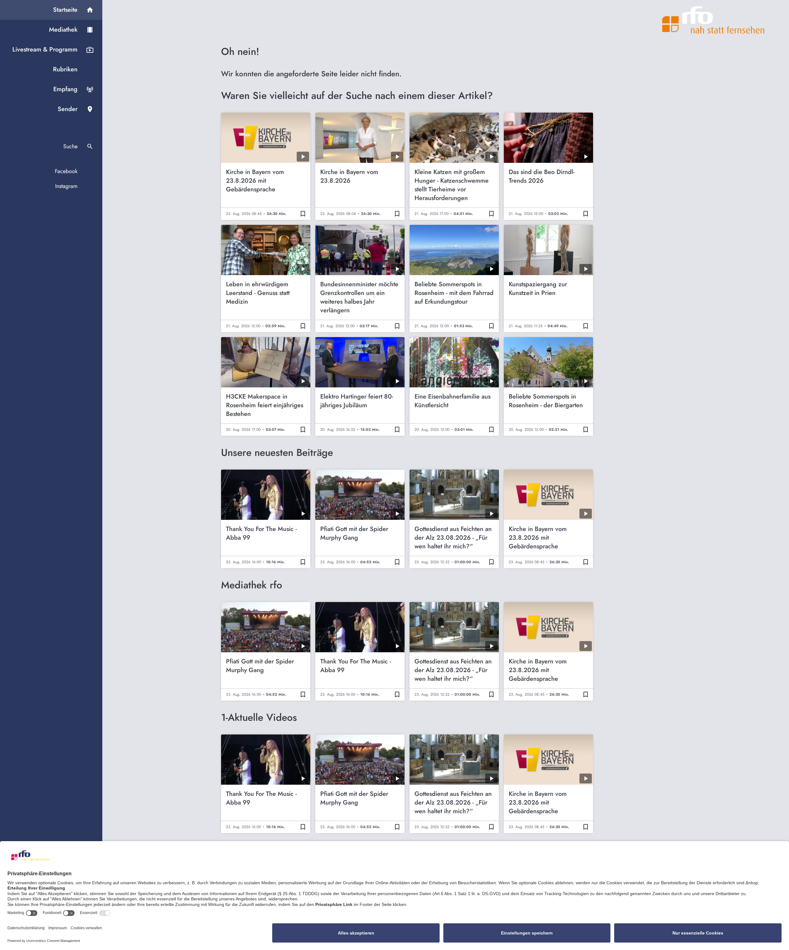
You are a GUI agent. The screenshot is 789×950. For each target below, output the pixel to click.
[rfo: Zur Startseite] (713, 19)
